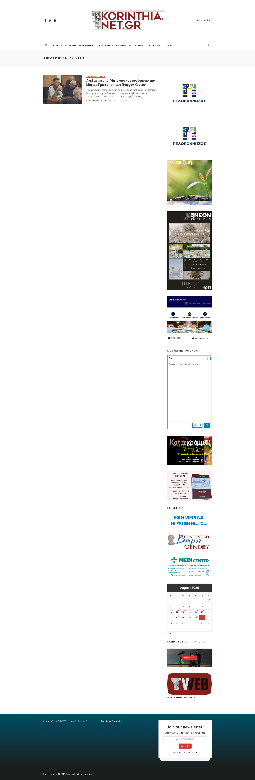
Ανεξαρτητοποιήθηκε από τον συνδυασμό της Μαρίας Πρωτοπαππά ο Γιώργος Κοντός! (120, 83)
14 (196, 612)
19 (183, 617)
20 (189, 617)
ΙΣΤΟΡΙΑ (120, 45)
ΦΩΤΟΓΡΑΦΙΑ (136, 45)
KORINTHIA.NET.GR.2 (98, 100)
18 (177, 617)
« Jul (169, 633)
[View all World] (189, 658)
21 (196, 617)
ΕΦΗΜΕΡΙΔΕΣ (154, 45)
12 (183, 612)
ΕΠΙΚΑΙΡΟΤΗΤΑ (86, 45)
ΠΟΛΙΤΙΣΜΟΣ (104, 45)
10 (171, 612)
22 (202, 617)
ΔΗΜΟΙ (56, 45)
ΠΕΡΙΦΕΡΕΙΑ (70, 45)
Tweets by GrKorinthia (111, 721)
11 (177, 612)
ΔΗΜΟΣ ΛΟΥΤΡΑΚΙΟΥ (95, 76)
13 (189, 612)
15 (202, 612)
